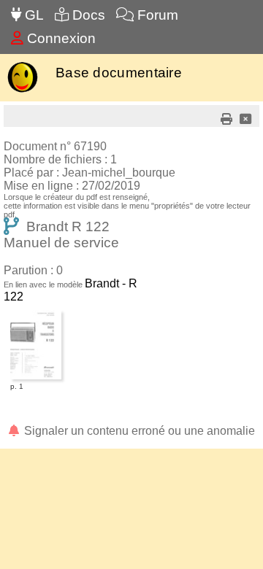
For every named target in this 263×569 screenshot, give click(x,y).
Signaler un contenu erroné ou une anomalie (138, 431)
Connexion (59, 38)
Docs (87, 15)
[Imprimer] (226, 119)
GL (32, 15)
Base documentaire (119, 72)
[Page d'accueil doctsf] (22, 91)
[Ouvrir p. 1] (36, 312)
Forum (156, 15)
